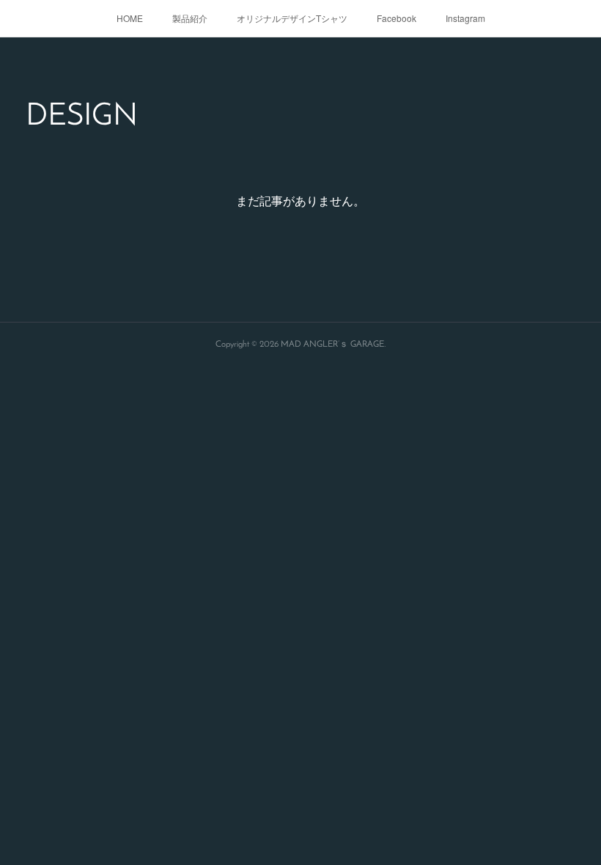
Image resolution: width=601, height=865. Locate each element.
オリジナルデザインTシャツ (292, 18)
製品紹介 (189, 18)
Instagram (465, 18)
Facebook (396, 18)
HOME (130, 18)
